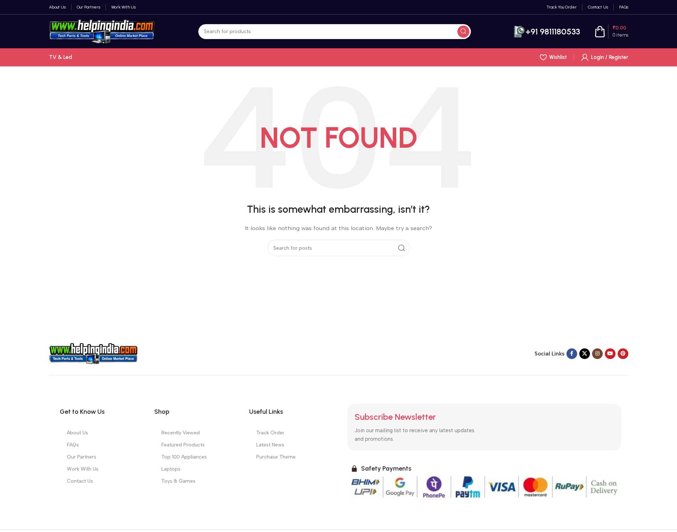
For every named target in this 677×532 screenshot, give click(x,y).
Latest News (270, 445)
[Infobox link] (547, 32)
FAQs (73, 445)
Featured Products (183, 445)
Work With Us (82, 469)
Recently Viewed (180, 433)
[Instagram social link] (597, 353)
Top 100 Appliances (184, 457)
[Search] (463, 32)
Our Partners (81, 457)
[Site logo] (102, 31)
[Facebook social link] (571, 353)
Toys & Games (178, 481)
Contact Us (80, 481)
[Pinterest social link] (623, 353)
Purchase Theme (276, 457)
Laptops (171, 469)
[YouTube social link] (610, 353)
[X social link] (584, 353)
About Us (77, 433)
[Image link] (93, 353)
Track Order (270, 433)
